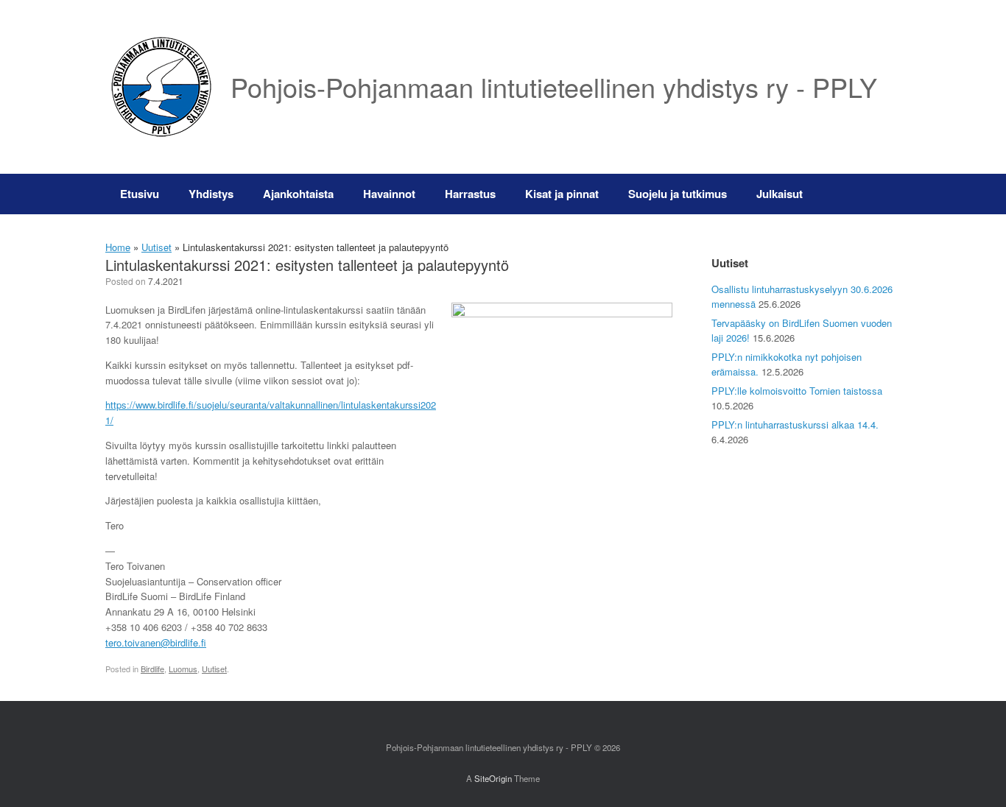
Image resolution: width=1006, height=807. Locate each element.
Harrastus (470, 194)
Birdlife (152, 668)
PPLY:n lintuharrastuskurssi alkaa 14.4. (795, 424)
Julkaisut (779, 194)
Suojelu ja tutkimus (677, 194)
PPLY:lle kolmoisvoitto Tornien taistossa (796, 391)
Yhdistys (211, 194)
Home (117, 247)
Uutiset (156, 247)
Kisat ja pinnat (562, 194)
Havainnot (389, 194)
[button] (879, 194)
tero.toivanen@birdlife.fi (155, 642)
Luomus (183, 668)
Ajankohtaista (298, 194)
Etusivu (139, 194)
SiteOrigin (493, 778)
